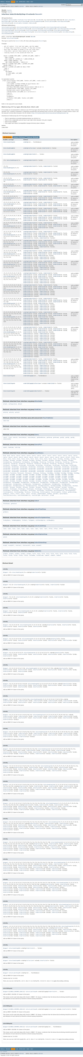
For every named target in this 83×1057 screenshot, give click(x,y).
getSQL (62, 437)
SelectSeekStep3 (8, 173)
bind (4, 455)
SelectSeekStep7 (8, 198)
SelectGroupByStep (49, 28)
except (5, 545)
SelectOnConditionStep (45, 30)
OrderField (45, 148)
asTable (5, 553)
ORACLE (22, 991)
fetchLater (20, 473)
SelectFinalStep (23, 21)
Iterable (38, 19)
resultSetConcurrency (9, 495)
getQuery (5, 512)
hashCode (11, 447)
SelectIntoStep (19, 30)
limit (4, 528)
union (33, 545)
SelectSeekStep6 (8, 192)
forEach (64, 492)
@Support (5, 572)
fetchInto (73, 471)
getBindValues (41, 437)
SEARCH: (63, 4)
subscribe (6, 420)
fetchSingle (13, 489)
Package (8, 1)
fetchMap (57, 473)
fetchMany (50, 473)
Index (28, 1)
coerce (13, 455)
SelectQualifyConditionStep (10, 32)
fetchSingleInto (70, 490)
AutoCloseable (13, 19)
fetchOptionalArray (19, 485)
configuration (12, 404)
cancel (5, 437)
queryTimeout (63, 493)
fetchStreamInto (45, 492)
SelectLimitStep (50, 21)
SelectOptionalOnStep (60, 30)
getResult (6, 493)
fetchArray (42, 462)
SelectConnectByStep (8, 28)
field (34, 553)
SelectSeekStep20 (8, 332)
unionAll (38, 545)
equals (5, 447)
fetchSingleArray (59, 490)
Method (21, 6)
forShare (24, 520)
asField (5, 412)
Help (31, 1)
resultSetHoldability (23, 495)
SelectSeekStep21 (8, 347)
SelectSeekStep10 (8, 218)
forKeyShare (6, 520)
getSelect (14, 503)
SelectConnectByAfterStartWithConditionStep (30, 27)
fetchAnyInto (17, 462)
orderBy (25, 142)
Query (66, 19)
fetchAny (60, 459)
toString (17, 447)
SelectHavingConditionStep (65, 28)
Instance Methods (19, 137)
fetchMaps (38, 479)
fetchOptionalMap (55, 485)
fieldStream (39, 555)
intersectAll (26, 545)
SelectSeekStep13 (8, 243)
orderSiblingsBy (28, 375)
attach (5, 404)
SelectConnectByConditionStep (55, 27)
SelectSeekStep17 (8, 289)
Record (38, 14)
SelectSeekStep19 (8, 317)
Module (2, 1)
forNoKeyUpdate (16, 520)
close (10, 437)
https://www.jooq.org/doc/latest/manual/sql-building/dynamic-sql (49, 113)
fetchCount (6, 503)
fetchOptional (25, 482)
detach (20, 404)
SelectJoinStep (30, 30)
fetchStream (35, 492)
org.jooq (9, 10)
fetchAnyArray (7, 462)
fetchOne (45, 479)
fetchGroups (22, 465)
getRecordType (72, 492)
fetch (72, 457)
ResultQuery (5, 21)
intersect (18, 545)
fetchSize (27, 492)
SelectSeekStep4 (8, 180)
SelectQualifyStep (26, 32)
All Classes (3, 4)
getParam (49, 437)
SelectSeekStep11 (8, 226)
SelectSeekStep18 (8, 303)
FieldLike (21, 19)
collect (67, 457)
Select (13, 21)
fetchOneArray (66, 481)
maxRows (49, 493)
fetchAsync (6, 465)
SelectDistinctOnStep (23, 28)
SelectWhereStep (67, 32)
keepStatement (42, 493)
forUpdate (31, 520)
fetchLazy (36, 473)
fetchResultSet (66, 485)
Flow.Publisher (28, 19)
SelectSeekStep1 (11, 160)
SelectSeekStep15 (8, 264)
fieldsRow (32, 555)
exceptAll (11, 545)
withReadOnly (50, 520)
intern (12, 493)
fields (5, 555)
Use (17, 1)
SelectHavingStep (7, 30)
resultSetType (36, 495)
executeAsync (23, 437)
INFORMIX (16, 991)
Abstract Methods (33, 137)
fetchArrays (69, 463)
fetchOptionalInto (31, 485)
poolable (55, 493)
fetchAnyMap (34, 462)
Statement (25, 23)
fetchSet (75, 485)
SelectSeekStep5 (8, 186)
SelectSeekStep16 (8, 276)
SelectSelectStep (40, 32)
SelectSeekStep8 (8, 204)
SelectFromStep (36, 28)
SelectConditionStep (8, 27)
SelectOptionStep (62, 21)
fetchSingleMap (18, 492)
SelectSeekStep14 (8, 254)
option (5, 537)
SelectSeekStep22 (8, 363)
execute (15, 437)
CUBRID (12, 991)
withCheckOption (40, 520)
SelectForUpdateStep (36, 21)
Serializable (18, 23)
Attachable (5, 19)
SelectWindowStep (7, 33)
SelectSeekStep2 (8, 167)
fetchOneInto (75, 481)
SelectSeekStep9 (8, 210)
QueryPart (72, 19)
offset (50, 528)
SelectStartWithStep (54, 32)
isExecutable (7, 439)
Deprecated (22, 1)
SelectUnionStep (6, 23)
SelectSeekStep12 (8, 234)
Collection (32, 148)
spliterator (45, 495)
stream (52, 495)
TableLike (32, 23)
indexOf (47, 555)
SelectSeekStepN (8, 148)
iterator (33, 493)
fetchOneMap (15, 482)
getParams (56, 437)
